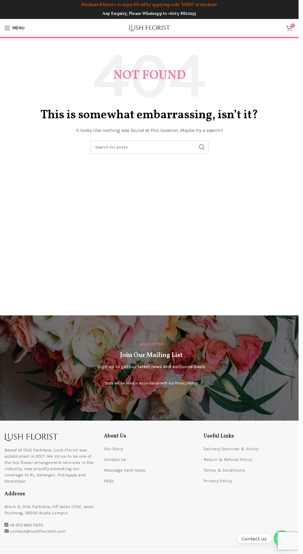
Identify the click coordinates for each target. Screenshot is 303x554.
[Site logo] (149, 27)
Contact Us (115, 459)
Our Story (113, 448)
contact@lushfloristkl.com (38, 531)
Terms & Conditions (224, 470)
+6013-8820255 (182, 14)
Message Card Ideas (125, 470)
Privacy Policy (186, 383)
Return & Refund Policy (228, 459)
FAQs (109, 480)
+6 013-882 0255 (26, 525)
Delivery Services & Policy (231, 448)
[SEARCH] (202, 147)
